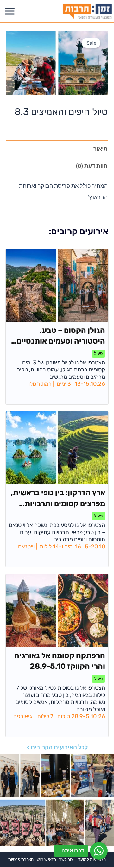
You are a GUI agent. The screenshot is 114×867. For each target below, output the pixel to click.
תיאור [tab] (100, 148)
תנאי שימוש (46, 859)
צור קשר (66, 859)
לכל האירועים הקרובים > (57, 747)
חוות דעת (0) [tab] (92, 165)
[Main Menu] (9, 11)
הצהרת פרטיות (21, 859)
